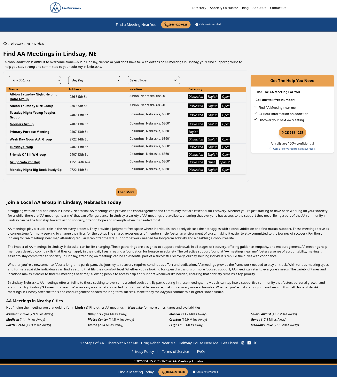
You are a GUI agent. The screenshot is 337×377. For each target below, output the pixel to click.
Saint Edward (261, 314)
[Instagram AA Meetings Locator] (242, 342)
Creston (175, 319)
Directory (199, 8)
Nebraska (135, 307)
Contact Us (278, 8)
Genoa (255, 319)
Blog (245, 8)
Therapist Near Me (122, 343)
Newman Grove (17, 314)
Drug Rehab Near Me (158, 343)
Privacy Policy (142, 351)
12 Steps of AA (92, 343)
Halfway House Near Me (198, 343)
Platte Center (98, 319)
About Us (259, 8)
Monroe (175, 314)
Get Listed (229, 343)
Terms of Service (175, 351)
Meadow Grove (262, 325)
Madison (12, 319)
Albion (92, 325)
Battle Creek (15, 325)
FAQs (201, 351)
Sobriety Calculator (224, 8)
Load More (126, 192)
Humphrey (95, 314)
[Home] (5, 44)
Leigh (173, 325)
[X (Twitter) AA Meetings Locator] (255, 342)
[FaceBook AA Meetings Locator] (249, 342)
